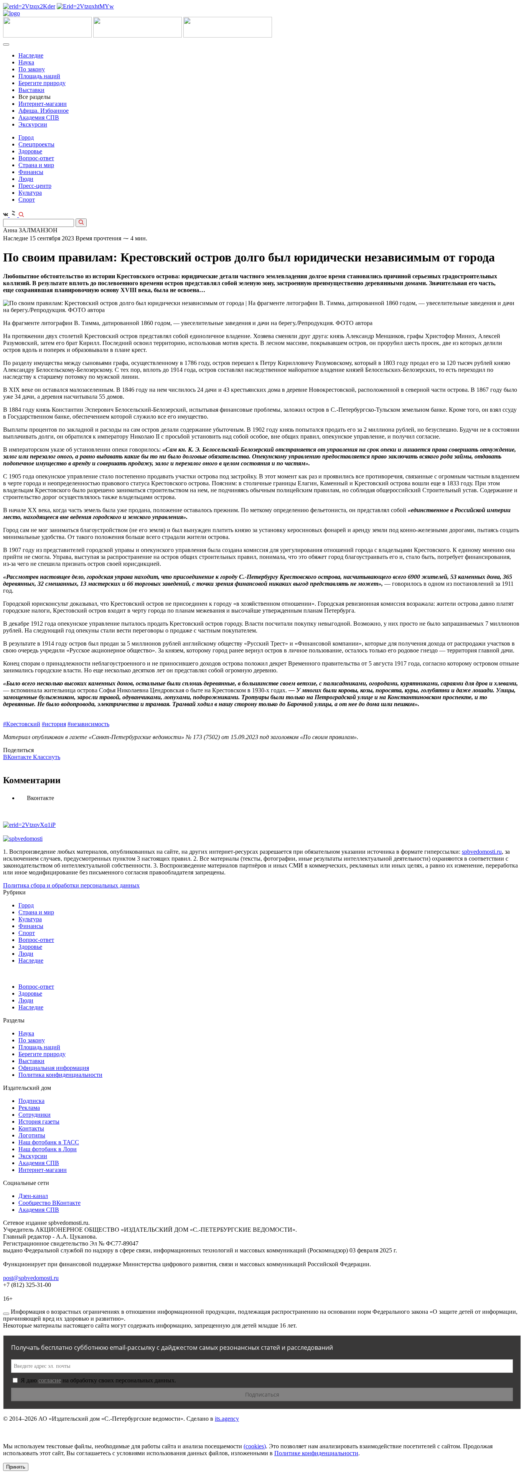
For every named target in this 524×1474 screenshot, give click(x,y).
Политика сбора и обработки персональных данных (71, 885)
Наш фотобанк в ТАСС (48, 1142)
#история (54, 724)
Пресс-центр (34, 185)
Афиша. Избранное (43, 110)
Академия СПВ (38, 117)
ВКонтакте (18, 757)
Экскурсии (32, 124)
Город (26, 137)
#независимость (88, 724)
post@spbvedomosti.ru (31, 1278)
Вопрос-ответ (36, 158)
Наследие (30, 55)
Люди (25, 179)
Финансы (30, 172)
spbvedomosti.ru (482, 851)
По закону (31, 69)
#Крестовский (21, 724)
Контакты (31, 1128)
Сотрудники (34, 1114)
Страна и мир (36, 165)
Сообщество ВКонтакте (49, 1203)
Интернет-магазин (42, 103)
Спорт (26, 199)
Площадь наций (39, 76)
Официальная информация (53, 1068)
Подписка (31, 1101)
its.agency (227, 1418)
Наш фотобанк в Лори (47, 1149)
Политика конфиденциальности (60, 1074)
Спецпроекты (36, 144)
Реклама (29, 1107)
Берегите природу (42, 83)
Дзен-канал (33, 1196)
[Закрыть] (6, 1314)
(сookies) (255, 1446)
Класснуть (46, 757)
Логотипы (31, 1135)
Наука (26, 62)
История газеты (38, 1121)
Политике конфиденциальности (316, 1453)
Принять (15, 1467)
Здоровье (30, 151)
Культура (30, 192)
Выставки (31, 90)
